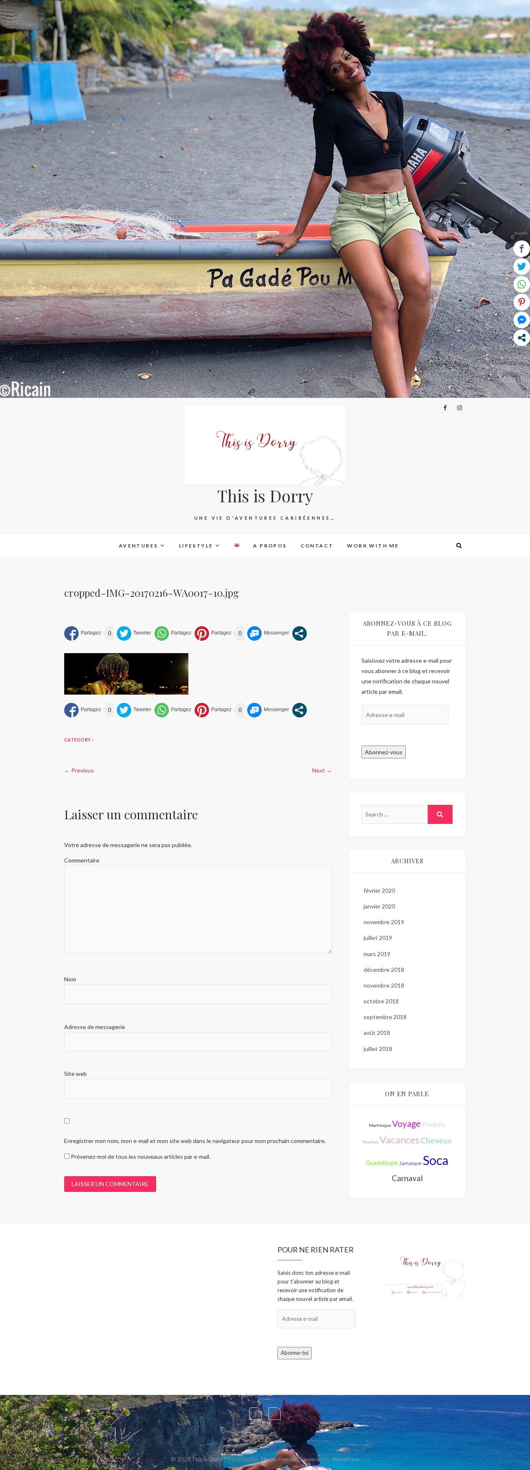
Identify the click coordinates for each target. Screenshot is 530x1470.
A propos (270, 545)
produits (434, 1124)
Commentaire (81, 860)
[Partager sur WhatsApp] (172, 633)
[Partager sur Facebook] (82, 633)
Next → (322, 770)
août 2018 (377, 1032)
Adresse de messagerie (94, 1026)
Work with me (373, 545)
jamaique (410, 1163)
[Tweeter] (134, 633)
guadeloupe (382, 1162)
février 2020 (379, 890)
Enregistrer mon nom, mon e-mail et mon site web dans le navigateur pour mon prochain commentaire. (195, 1140)
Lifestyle (196, 545)
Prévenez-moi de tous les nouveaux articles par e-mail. (140, 1156)
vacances (399, 1139)
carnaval (407, 1178)
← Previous (79, 770)
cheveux (436, 1140)
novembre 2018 (384, 985)
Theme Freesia (278, 1459)
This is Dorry (265, 496)
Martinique (380, 1125)
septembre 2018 (385, 1016)
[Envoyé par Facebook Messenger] (268, 633)
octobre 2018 (381, 1001)
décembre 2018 (384, 969)
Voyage (406, 1123)
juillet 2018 (378, 1048)
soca (435, 1160)
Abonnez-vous (383, 752)
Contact (317, 545)
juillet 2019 (378, 937)
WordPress (345, 1459)
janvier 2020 (379, 906)
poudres (370, 1141)
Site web (75, 1073)
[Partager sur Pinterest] (213, 633)
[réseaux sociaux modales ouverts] (299, 633)
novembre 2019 (384, 921)
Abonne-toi (294, 1352)
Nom (70, 979)
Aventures (138, 545)
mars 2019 (377, 953)
